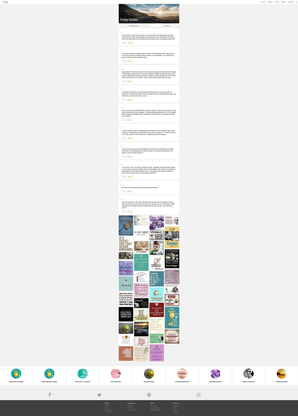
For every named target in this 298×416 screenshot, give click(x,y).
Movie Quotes (108, 410)
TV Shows (290, 2)
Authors (270, 2)
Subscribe (167, 26)
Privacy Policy (153, 406)
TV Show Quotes (109, 412)
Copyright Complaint (155, 410)
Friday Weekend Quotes (182, 381)
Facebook (175, 406)
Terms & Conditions (155, 408)
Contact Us (130, 408)
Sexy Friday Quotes (83, 381)
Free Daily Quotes (133, 26)
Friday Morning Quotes (249, 381)
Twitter (174, 408)
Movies (283, 2)
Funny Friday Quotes (115, 381)
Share (130, 43)
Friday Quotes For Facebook (49, 381)
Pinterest (175, 410)
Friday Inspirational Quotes (149, 381)
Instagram (175, 412)
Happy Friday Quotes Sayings (16, 381)
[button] (296, 2)
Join (263, 2)
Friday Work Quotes (282, 381)
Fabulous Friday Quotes (215, 381)
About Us (130, 406)
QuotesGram (5, 2)
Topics (277, 2)
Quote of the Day (132, 410)
